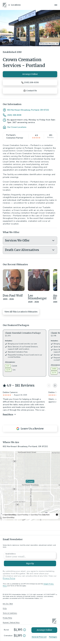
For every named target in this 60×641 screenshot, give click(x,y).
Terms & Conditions (10, 613)
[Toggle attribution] (57, 514)
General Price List (39, 637)
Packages (53, 637)
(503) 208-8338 (14, 115)
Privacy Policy (9, 578)
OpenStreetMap (9, 517)
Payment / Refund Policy (11, 623)
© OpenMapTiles (35, 514)
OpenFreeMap (22, 514)
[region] (30, 485)
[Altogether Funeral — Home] (5, 5)
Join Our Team (8, 604)
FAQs (5, 608)
